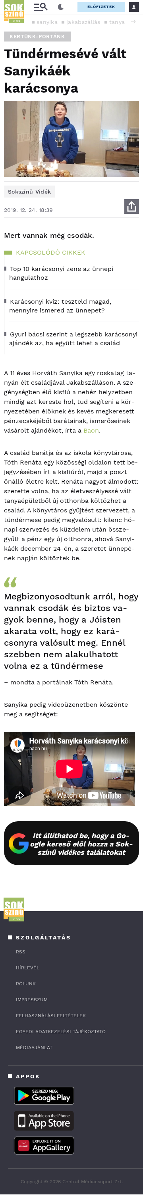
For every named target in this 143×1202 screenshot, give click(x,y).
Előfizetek (101, 6)
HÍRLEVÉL (27, 968)
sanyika (47, 22)
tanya (117, 22)
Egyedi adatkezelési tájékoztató (61, 1031)
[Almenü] (40, 7)
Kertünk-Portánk (37, 37)
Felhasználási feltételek (51, 1015)
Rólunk (26, 984)
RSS (20, 952)
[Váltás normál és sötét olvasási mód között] (61, 7)
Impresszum (32, 999)
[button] (133, 21)
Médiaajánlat (34, 1047)
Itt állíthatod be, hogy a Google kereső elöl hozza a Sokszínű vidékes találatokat (81, 843)
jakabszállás (83, 22)
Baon (91, 430)
